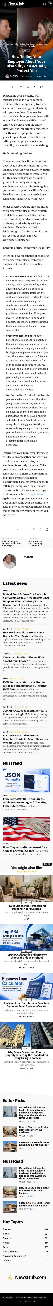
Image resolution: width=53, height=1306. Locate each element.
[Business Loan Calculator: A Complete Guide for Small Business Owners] (26, 986)
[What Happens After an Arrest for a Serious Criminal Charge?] (26, 829)
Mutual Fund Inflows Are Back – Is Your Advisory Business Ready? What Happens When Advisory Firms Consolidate (32, 1112)
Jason (26, 919)
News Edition (26, 1068)
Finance (7, 654)
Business (9, 44)
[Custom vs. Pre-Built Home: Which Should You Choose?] (10, 1146)
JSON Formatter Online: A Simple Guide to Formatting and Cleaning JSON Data (25, 686)
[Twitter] (28, 87)
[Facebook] (21, 87)
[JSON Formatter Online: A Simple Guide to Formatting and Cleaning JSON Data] (26, 780)
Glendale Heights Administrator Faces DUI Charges (11, 544)
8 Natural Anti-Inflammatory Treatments (36, 544)
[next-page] (29, 1075)
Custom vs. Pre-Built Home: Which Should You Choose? (34, 1143)
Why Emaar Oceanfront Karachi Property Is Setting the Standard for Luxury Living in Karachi (26, 1055)
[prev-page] (22, 1075)
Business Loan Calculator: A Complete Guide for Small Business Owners (25, 739)
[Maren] (7, 76)
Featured (7, 844)
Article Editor (26, 968)
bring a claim (35, 494)
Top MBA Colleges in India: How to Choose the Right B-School (26, 956)
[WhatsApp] (41, 87)
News (5, 591)
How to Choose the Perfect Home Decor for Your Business (26, 907)
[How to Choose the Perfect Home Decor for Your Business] (26, 888)
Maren (15, 76)
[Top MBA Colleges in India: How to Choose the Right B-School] (26, 937)
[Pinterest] (35, 87)
